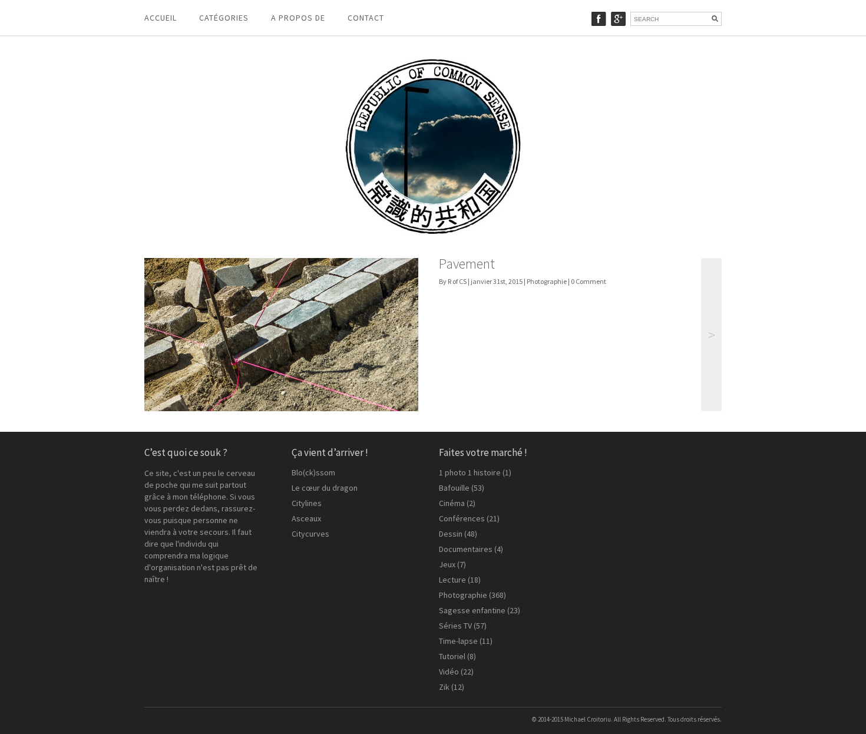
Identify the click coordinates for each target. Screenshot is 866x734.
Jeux (447, 564)
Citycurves (310, 533)
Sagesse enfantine (472, 610)
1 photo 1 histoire (470, 472)
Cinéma (452, 503)
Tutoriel (452, 656)
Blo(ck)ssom (313, 472)
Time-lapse (458, 641)
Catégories (224, 17)
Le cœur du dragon (325, 487)
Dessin (450, 533)
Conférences (462, 518)
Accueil (160, 17)
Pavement (467, 263)
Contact (366, 17)
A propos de (298, 17)
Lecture (452, 579)
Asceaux (306, 518)
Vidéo (449, 671)
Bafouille (454, 487)
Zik (444, 687)
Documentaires (466, 549)
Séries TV (455, 625)
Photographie (547, 281)
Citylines (307, 503)
